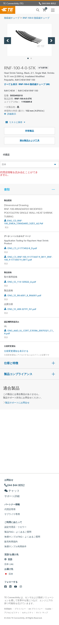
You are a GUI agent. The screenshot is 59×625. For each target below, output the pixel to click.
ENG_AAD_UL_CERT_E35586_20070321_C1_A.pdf (29, 332)
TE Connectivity (7, 10)
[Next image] (51, 40)
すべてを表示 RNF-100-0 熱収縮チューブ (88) (27, 84)
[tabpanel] (29, 40)
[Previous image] (7, 40)
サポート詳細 (12, 496)
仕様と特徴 (11, 363)
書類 (7, 189)
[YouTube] (15, 586)
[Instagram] (21, 586)
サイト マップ (42, 612)
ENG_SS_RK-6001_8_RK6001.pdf (24, 295)
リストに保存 (15, 122)
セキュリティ (27, 612)
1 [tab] (28, 58)
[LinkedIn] (10, 586)
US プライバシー (35, 608)
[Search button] (37, 10)
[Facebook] (5, 586)
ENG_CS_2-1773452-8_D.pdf (22, 248)
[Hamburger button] (53, 10)
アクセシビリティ (11, 612)
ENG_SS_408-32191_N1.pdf (22, 309)
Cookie (48, 608)
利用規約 (8, 608)
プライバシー (20, 608)
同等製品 (29, 130)
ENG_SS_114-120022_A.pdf (22, 281)
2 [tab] (31, 58)
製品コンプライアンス (18, 374)
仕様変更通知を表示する (16, 351)
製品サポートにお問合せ (17, 402)
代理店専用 (9, 509)
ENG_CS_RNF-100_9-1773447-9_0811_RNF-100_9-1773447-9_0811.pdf (28, 258)
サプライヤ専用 (12, 514)
